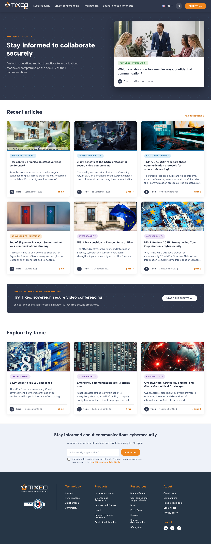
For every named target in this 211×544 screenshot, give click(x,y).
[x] (172, 529)
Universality (71, 508)
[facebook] (179, 529)
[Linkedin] (166, 529)
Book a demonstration (137, 521)
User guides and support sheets (139, 499)
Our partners (170, 498)
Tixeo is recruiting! (173, 503)
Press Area (136, 510)
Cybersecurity (41, 5)
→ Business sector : (105, 493)
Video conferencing (67, 5)
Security (69, 493)
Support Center (138, 493)
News (133, 505)
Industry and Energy (105, 505)
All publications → (194, 115)
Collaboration (72, 503)
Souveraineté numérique (118, 5)
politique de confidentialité (106, 462)
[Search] (179, 6)
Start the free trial (179, 298)
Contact (134, 515)
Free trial (195, 6)
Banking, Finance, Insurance (104, 516)
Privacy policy (171, 513)
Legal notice (170, 508)
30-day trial (136, 527)
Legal (98, 510)
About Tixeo (170, 493)
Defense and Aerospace (101, 499)
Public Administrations (106, 522)
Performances (72, 498)
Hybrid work (91, 5)
